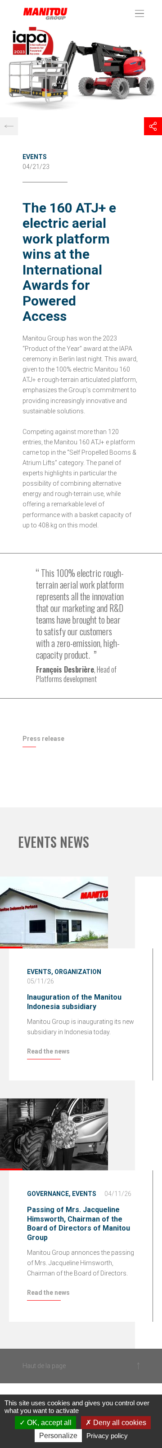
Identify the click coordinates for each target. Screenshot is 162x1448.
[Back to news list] (9, 126)
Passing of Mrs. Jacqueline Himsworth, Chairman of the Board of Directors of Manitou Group (78, 1223)
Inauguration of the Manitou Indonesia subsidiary (74, 1002)
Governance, (49, 1193)
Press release (43, 738)
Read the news (48, 1051)
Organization (77, 971)
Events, (40, 971)
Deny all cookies (118, 1422)
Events (34, 156)
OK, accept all (48, 1422)
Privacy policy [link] (107, 1435)
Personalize (58, 1435)
